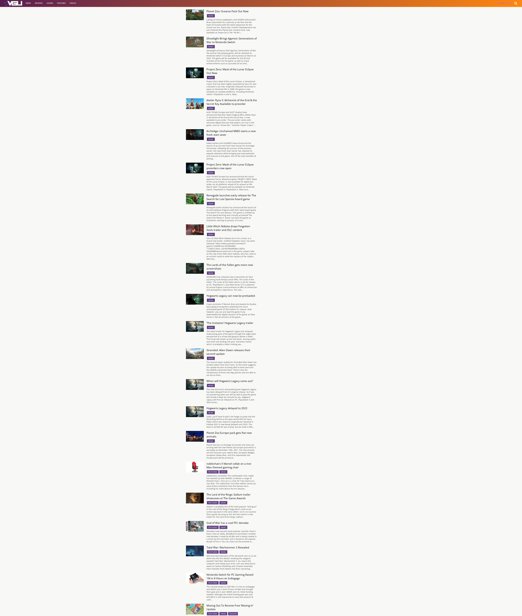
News (28, 3)
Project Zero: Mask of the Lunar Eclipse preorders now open (230, 166)
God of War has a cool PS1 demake (227, 523)
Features (61, 3)
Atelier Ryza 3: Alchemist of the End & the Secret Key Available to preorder (231, 102)
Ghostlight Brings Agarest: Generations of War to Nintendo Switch (231, 40)
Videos (73, 3)
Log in (499, 3)
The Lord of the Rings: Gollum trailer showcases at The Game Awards (228, 496)
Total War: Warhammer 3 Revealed (227, 547)
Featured (212, 472)
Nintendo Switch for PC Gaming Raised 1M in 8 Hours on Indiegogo (229, 576)
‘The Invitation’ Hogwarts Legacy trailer (229, 323)
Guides (50, 3)
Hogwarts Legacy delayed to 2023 (226, 408)
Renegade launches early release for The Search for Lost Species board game (231, 197)
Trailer (233, 613)
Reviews (39, 3)
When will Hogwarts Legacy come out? (229, 381)
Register (508, 3)
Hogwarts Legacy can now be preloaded (230, 296)
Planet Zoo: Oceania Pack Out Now (227, 11)
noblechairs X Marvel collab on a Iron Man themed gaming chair (228, 465)
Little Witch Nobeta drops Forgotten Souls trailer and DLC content (228, 228)
